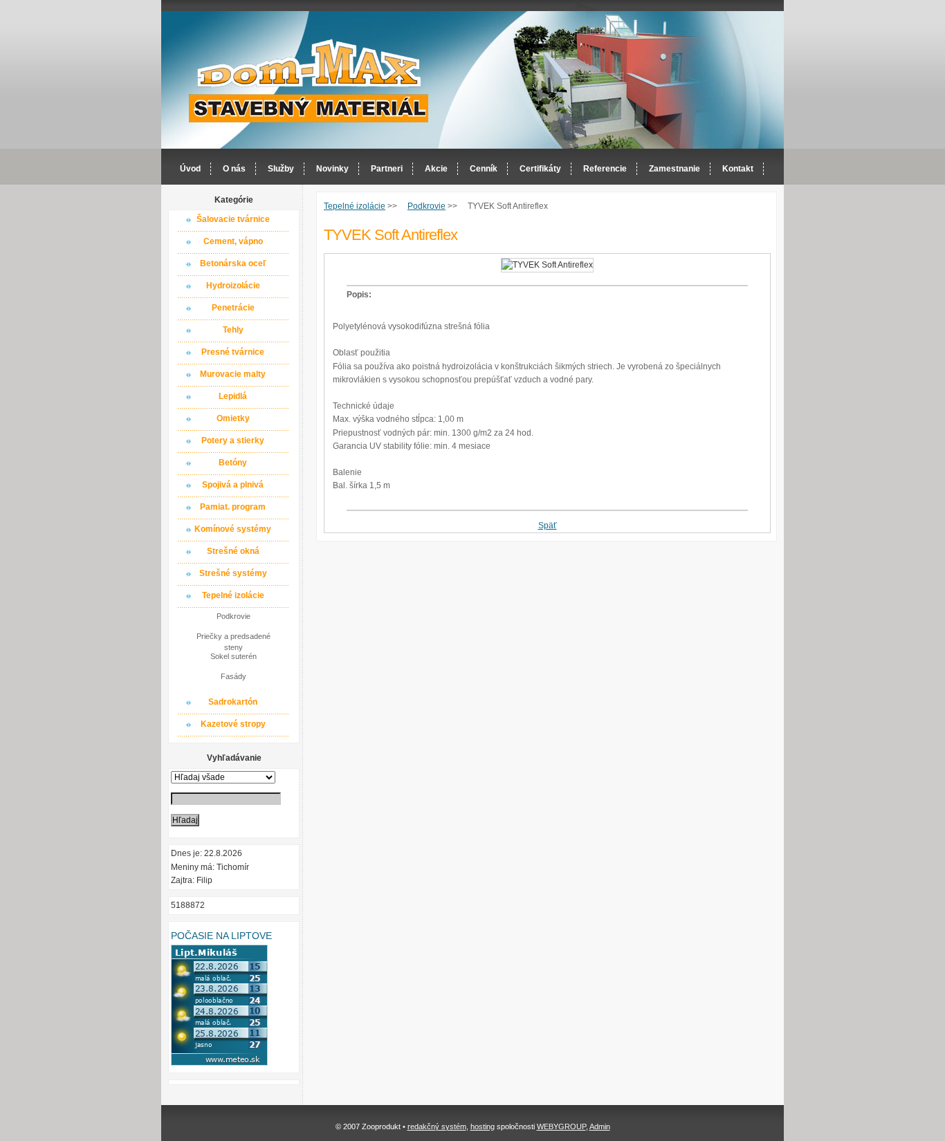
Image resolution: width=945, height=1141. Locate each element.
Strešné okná (233, 551)
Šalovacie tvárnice (233, 219)
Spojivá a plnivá (233, 485)
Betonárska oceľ (233, 263)
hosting (482, 1126)
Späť (547, 525)
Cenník (483, 169)
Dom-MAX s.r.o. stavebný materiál (309, 80)
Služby (281, 169)
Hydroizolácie (233, 285)
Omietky (233, 418)
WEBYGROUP (561, 1126)
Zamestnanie (674, 169)
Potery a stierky (232, 440)
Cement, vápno (233, 241)
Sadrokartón (232, 702)
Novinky (332, 169)
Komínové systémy (232, 529)
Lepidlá (233, 396)
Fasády (233, 676)
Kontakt (737, 169)
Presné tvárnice (232, 352)
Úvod (190, 169)
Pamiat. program (233, 507)
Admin (599, 1126)
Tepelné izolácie (233, 595)
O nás (234, 169)
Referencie (605, 169)
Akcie (436, 169)
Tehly (233, 330)
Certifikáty (540, 169)
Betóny (233, 462)
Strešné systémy (233, 573)
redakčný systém (436, 1126)
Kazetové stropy (233, 724)
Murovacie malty (233, 374)
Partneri (387, 169)
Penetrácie (233, 308)
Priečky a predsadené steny (233, 641)
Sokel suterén (233, 656)
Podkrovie (233, 616)
